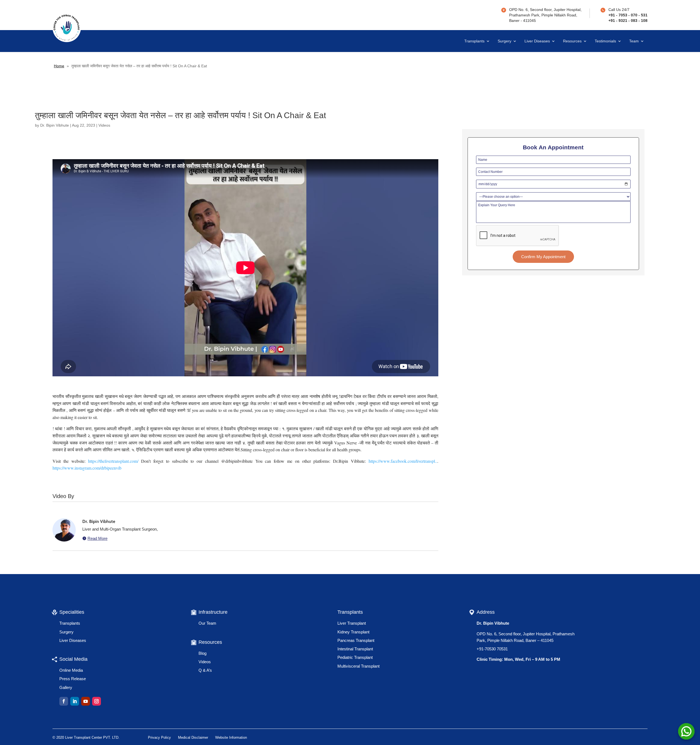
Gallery (65, 687)
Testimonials (605, 41)
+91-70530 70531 (492, 649)
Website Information (231, 737)
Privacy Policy (159, 737)
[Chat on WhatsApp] (686, 731)
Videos (104, 125)
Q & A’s (205, 670)
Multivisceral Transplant (358, 666)
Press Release (72, 678)
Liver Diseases (537, 41)
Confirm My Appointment (543, 256)
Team (634, 41)
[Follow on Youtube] (85, 701)
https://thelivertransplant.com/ (113, 461)
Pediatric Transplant (355, 657)
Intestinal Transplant (355, 649)
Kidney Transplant (353, 632)
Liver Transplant (351, 623)
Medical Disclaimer (193, 737)
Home (59, 66)
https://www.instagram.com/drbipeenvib (86, 468)
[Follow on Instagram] (96, 701)
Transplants (474, 41)
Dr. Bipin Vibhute (54, 125)
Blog (202, 653)
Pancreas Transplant (355, 640)
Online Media (71, 670)
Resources (572, 41)
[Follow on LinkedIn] (74, 701)
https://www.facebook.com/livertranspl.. (403, 461)
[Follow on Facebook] (63, 701)
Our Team (207, 623)
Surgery (504, 41)
